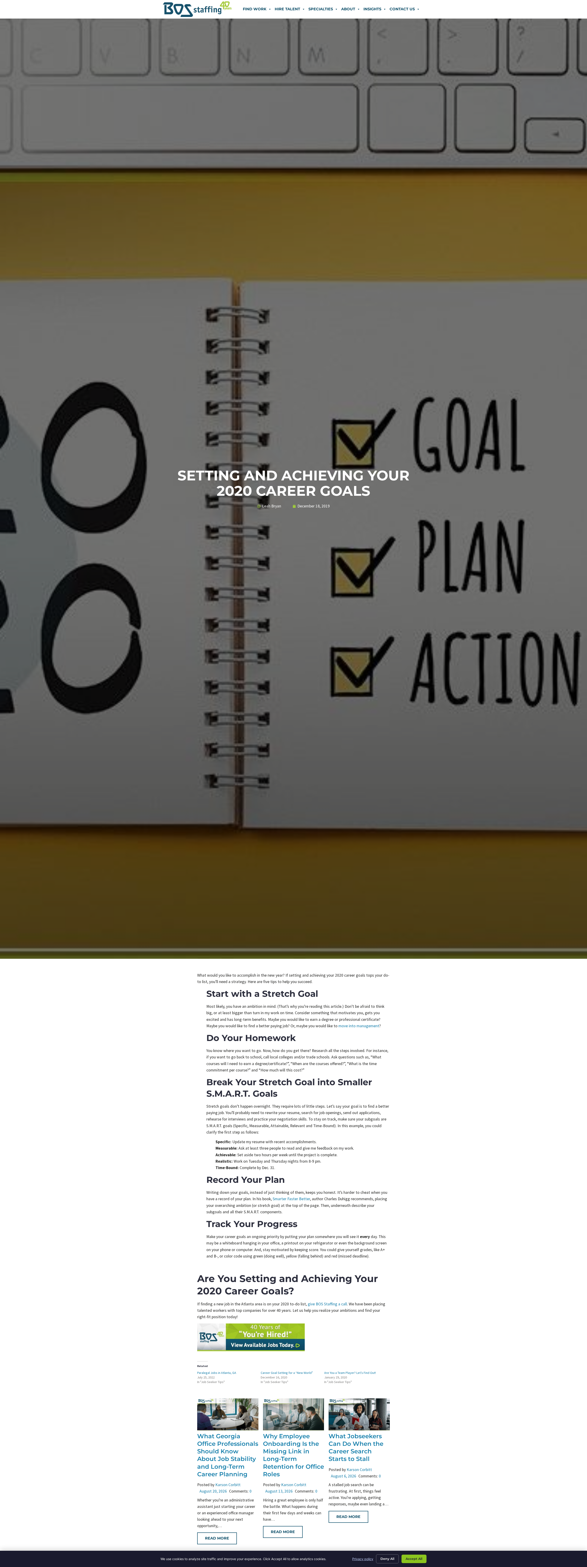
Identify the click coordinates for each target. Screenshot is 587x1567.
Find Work (254, 9)
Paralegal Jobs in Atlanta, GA (216, 1373)
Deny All (387, 1559)
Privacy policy (362, 1559)
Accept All (414, 1559)
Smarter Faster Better (291, 1198)
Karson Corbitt (228, 1484)
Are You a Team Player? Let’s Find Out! (350, 1373)
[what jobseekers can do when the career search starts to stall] (359, 1429)
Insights (372, 9)
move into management (358, 1025)
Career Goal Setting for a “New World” (287, 1373)
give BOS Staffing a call (327, 1304)
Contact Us (402, 9)
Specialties (320, 9)
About (348, 9)
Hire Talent (287, 9)
